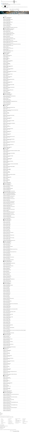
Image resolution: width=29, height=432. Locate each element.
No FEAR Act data (10, 422)
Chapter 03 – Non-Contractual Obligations (8, 60)
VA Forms (2, 423)
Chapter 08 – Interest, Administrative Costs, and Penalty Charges (10, 303)
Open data (24, 420)
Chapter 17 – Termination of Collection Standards (8, 327)
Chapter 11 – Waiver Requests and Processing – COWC (9, 311)
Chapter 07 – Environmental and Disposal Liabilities (9, 166)
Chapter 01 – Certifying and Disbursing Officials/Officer (9, 194)
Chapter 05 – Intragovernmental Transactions (8, 232)
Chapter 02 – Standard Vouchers (7, 224)
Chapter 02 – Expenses (5, 98)
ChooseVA (2, 419)
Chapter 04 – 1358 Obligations (6, 63)
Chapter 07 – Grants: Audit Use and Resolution (8, 259)
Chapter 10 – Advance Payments (6, 218)
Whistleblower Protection (11, 423)
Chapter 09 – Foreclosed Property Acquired (8, 128)
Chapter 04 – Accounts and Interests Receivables (8, 115)
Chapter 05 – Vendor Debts (6, 295)
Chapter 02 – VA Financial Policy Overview (8, 19)
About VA (9, 419)
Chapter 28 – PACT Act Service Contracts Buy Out (8, 87)
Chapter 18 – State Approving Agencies (7, 76)
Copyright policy (24, 423)
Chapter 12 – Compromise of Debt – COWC (8, 314)
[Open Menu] (18, 10)
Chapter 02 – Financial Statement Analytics (8, 188)
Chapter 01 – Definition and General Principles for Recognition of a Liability (11, 150)
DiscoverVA (2, 420)
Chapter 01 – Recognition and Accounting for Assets (9, 107)
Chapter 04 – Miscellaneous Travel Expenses (8, 358)
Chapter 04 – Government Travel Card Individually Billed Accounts (10, 402)
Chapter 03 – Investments (6, 112)
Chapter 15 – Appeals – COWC (6, 322)
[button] (14, 16)
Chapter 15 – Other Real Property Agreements (8, 144)
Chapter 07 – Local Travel (6, 366)
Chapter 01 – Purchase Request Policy (7, 55)
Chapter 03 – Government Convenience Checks (8, 399)
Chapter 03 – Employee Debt (6, 290)
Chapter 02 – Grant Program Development (8, 246)
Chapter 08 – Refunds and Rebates (7, 281)
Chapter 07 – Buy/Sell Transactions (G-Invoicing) (8, 237)
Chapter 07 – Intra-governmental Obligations (8, 68)
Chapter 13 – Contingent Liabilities (7, 182)
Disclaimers (24, 419)
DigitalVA (2, 421)
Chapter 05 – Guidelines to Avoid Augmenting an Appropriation (10, 41)
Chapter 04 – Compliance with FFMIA (7, 24)
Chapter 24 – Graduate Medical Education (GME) (8, 84)
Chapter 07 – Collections (6, 210)
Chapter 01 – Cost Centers (6, 336)
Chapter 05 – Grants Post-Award (7, 254)
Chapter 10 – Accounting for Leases (7, 131)
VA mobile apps (10, 420)
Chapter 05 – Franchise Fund (6, 273)
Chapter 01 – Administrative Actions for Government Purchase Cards (11, 394)
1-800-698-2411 (1, 428)
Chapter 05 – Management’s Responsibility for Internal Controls (10, 27)
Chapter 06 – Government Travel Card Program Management (10, 407)
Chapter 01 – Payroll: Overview (6, 377)
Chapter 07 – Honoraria (5, 46)
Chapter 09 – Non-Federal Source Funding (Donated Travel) (10, 371)
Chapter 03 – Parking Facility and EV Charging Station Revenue (10, 101)
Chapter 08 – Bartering (5, 49)
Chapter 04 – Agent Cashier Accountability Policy (8, 202)
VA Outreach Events (3, 422)
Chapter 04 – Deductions (6, 385)
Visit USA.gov (14, 429)
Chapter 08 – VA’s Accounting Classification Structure (9, 240)
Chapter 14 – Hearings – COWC (6, 319)
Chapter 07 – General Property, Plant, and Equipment (9, 123)
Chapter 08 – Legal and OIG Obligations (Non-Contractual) (9, 71)
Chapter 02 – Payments (5, 380)
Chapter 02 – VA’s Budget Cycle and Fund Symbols (8, 33)
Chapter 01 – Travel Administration (7, 350)
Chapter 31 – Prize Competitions (6, 92)
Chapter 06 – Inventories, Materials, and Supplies (8, 120)
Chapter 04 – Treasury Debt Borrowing (7, 158)
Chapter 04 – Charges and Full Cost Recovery (8, 344)
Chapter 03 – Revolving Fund (6, 268)
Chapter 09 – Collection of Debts (7, 306)
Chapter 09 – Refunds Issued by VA (7, 215)
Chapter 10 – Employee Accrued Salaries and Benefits (9, 174)
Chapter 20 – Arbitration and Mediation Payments (8, 79)
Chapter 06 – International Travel (7, 363)
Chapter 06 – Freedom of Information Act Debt (8, 298)
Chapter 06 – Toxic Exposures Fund (7, 276)
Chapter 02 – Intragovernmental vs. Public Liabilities (9, 153)
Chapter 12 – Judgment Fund (6, 179)
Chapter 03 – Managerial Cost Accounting (8, 341)
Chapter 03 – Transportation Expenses (7, 355)
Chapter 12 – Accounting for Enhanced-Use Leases (9, 136)
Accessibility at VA (10, 421)
